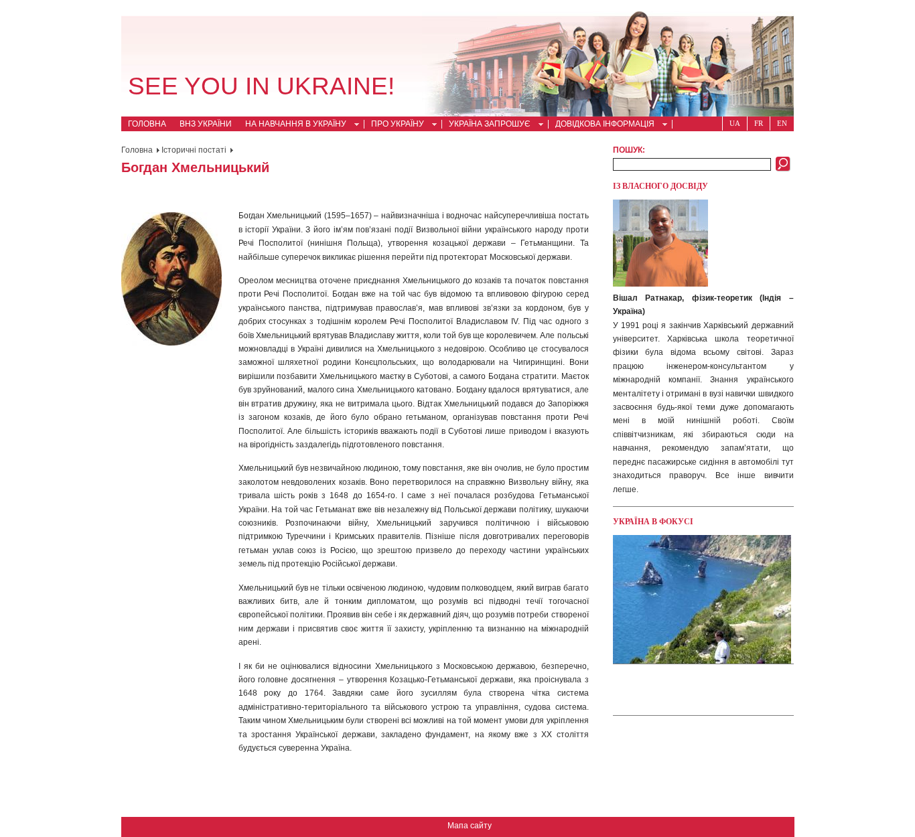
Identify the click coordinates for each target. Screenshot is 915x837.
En (782, 123)
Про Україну (394, 125)
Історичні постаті (193, 150)
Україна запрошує (486, 125)
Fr (758, 123)
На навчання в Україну (292, 125)
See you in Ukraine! (261, 86)
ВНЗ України (206, 124)
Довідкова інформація (601, 125)
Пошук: (629, 150)
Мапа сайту (469, 825)
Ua (734, 123)
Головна (147, 124)
